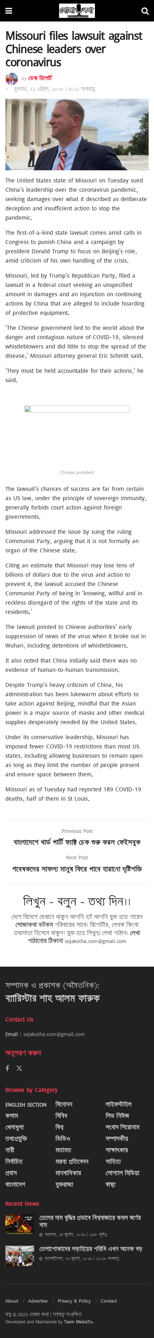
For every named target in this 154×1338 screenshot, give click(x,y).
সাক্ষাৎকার (117, 1150)
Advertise (38, 1300)
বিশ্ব (59, 1127)
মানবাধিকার (68, 1173)
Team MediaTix (78, 1321)
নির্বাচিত (14, 1162)
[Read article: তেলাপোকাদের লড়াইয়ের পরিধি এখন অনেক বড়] (19, 1256)
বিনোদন (64, 1104)
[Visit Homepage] (77, 11)
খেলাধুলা (14, 1127)
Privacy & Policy (74, 1300)
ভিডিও (63, 1139)
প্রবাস (11, 1173)
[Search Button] (145, 10)
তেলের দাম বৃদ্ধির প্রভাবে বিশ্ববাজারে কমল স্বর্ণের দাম (90, 1221)
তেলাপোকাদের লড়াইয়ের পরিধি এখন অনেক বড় (91, 1249)
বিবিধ (61, 1116)
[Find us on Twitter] (19, 1068)
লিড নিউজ (117, 1116)
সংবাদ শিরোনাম (122, 1127)
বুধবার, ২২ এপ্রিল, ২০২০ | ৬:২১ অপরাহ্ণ (54, 89)
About (11, 1300)
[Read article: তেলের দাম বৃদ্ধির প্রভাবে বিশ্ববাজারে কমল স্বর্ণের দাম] (19, 1225)
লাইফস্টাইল (118, 1104)
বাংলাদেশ (15, 1184)
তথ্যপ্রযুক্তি (16, 1139)
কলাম (11, 1116)
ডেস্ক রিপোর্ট (40, 78)
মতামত (63, 1150)
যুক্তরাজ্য (64, 1184)
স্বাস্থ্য (111, 1184)
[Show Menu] (8, 10)
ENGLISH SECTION (26, 1104)
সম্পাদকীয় (117, 1139)
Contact (109, 1300)
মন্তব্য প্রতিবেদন (72, 1162)
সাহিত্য (113, 1162)
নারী (9, 1150)
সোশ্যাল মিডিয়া (122, 1173)
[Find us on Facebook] (7, 1069)
